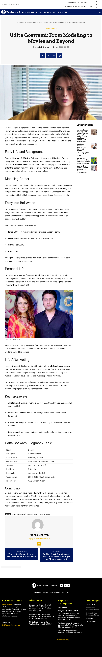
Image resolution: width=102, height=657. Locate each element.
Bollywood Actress (18, 514)
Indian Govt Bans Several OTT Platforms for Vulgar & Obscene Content (56, 556)
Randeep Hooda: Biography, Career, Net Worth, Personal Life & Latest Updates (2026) (83, 149)
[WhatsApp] (59, 55)
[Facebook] (96, 1)
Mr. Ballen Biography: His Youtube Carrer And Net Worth (83, 160)
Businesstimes (7, 605)
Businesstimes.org (63, 640)
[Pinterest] (53, 55)
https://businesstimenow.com (39, 539)
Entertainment (30, 22)
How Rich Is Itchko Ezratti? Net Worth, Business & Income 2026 (83, 169)
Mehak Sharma (43, 47)
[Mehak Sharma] (39, 525)
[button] (100, 12)
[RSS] (96, 7)
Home (19, 22)
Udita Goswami (45, 514)
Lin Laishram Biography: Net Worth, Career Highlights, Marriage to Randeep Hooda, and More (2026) (83, 135)
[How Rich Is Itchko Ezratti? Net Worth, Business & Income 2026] (94, 168)
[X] (48, 55)
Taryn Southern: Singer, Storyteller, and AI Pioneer (21, 555)
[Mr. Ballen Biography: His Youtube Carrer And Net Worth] (94, 160)
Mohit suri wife (32, 514)
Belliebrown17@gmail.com (11, 625)
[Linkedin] (96, 4)
